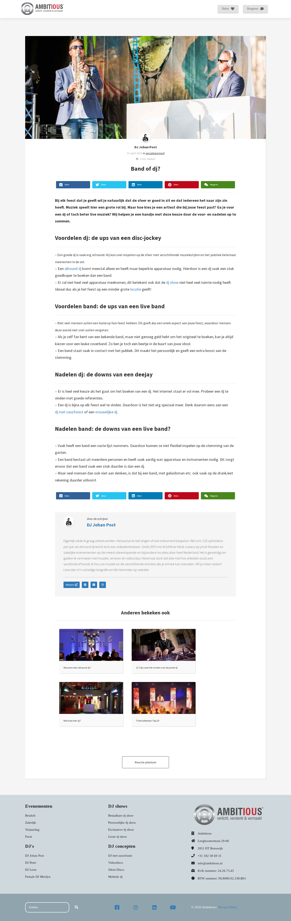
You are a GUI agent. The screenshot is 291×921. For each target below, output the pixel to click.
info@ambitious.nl (210, 863)
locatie (135, 289)
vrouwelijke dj (106, 411)
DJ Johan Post (145, 147)
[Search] (76, 907)
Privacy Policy (227, 907)
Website (70, 584)
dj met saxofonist (69, 411)
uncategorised (155, 153)
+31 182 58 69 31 (210, 856)
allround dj (73, 268)
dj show (172, 282)
